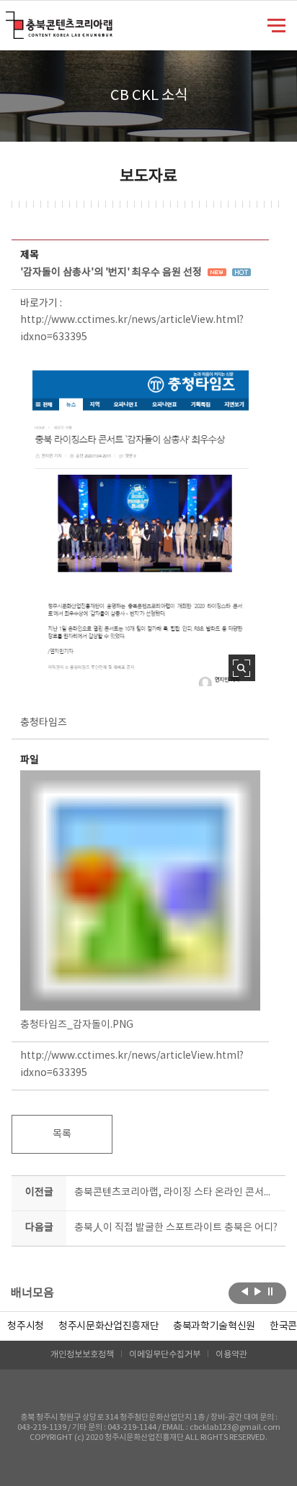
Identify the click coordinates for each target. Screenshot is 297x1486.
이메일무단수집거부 (164, 1354)
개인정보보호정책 (82, 1354)
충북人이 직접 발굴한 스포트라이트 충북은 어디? (176, 1228)
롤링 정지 (270, 1292)
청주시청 (25, 1326)
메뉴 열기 (276, 24)
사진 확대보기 (242, 668)
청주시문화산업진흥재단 (108, 1326)
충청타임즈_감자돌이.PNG (76, 1025)
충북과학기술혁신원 (214, 1326)
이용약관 (231, 1354)
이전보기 (244, 1292)
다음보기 (257, 1292)
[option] (25, 1326)
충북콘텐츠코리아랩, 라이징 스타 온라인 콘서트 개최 (176, 1192)
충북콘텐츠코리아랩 (9, 19)
